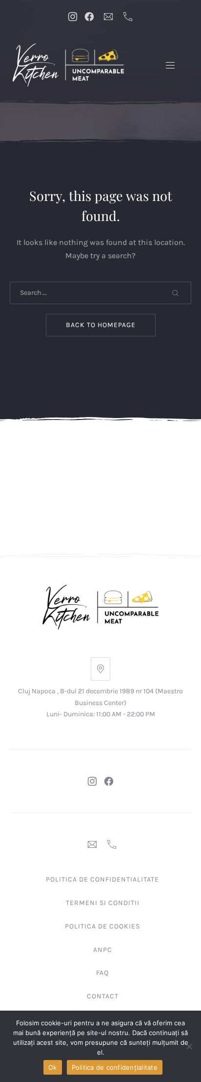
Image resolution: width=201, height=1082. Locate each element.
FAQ (102, 973)
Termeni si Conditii (103, 903)
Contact (103, 996)
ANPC (102, 950)
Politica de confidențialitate (115, 1067)
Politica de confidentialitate (102, 879)
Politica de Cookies (102, 926)
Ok (52, 1067)
